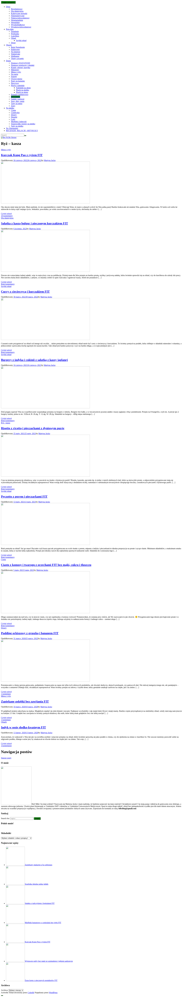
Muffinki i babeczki (19, 121)
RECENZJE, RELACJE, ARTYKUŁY (22, 131)
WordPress (53, 992)
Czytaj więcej (6, 213)
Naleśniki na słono (23, 88)
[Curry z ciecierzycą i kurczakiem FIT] (45, 339)
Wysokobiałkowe (18, 25)
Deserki (14, 117)
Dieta (8, 7)
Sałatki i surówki (17, 99)
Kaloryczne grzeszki (19, 13)
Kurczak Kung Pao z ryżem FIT (22, 155)
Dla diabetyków (17, 11)
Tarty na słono (16, 103)
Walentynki (15, 54)
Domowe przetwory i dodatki (22, 65)
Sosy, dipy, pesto (17, 101)
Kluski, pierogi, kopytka (20, 67)
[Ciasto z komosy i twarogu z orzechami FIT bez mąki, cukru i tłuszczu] (45, 612)
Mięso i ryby (16, 72)
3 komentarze (6, 746)
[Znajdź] (25, 135)
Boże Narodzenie (18, 47)
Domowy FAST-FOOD (20, 63)
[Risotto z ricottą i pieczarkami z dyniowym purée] (45, 476)
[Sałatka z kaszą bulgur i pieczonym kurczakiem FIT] (45, 271)
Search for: (5, 818)
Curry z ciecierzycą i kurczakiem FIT (25, 291)
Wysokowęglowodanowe (21, 27)
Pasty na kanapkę (18, 81)
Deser (13, 43)
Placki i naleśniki (17, 85)
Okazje (9, 45)
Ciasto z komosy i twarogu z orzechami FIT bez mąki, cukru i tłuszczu (46, 564)
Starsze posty (6, 758)
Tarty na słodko (17, 126)
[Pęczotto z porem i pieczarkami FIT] (45, 544)
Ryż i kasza (15, 97)
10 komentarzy (7, 216)
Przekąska (15, 34)
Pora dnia (10, 29)
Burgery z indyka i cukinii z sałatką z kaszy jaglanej (34, 359)
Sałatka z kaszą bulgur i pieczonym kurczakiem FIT (34, 223)
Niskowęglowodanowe (20, 18)
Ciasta (13, 110)
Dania (8, 61)
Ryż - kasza (5, 423)
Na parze (14, 74)
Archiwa (4, 990)
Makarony (15, 70)
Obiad (13, 38)
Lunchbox (15, 36)
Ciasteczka (15, 112)
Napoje (14, 76)
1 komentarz (6, 694)
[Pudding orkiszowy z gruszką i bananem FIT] (45, 681)
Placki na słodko (22, 90)
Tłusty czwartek (17, 58)
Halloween (15, 49)
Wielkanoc (15, 56)
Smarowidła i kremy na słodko (23, 124)
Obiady (4, 722)
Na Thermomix (12, 128)
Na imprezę (15, 52)
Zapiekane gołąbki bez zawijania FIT (25, 701)
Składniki (6, 833)
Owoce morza (16, 79)
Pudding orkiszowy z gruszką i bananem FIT (29, 633)
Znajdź (37, 818)
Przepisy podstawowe (19, 94)
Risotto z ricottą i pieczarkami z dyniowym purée (32, 428)
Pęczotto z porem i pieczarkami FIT (24, 496)
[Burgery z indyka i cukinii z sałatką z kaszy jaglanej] (45, 408)
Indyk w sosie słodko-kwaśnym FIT (23, 727)
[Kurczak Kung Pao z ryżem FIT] (45, 203)
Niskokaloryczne (17, 16)
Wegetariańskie (17, 20)
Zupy (13, 106)
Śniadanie (15, 31)
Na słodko (10, 108)
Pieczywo (15, 83)
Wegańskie (15, 22)
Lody (13, 119)
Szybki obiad (21, 40)
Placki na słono (22, 92)
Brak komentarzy (8, 284)
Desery (14, 115)
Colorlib (31, 992)
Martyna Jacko (50, 160)
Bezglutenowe (16, 9)
